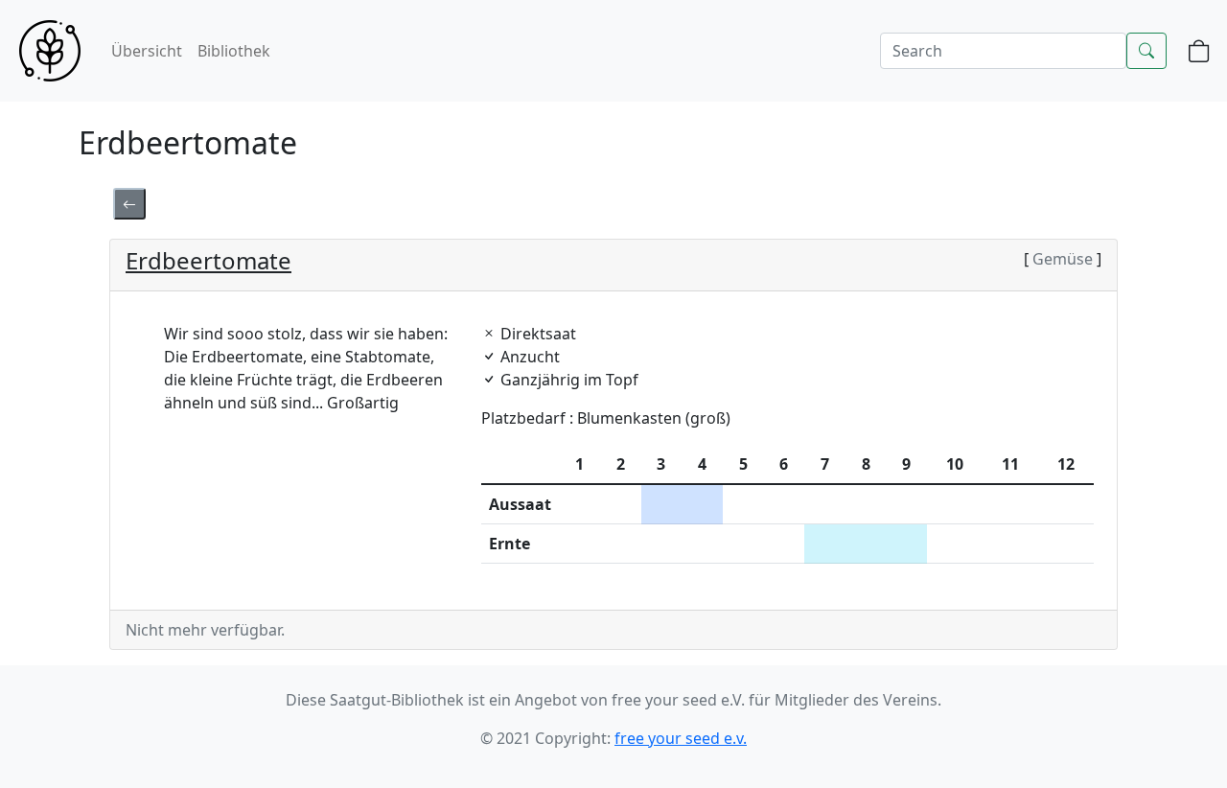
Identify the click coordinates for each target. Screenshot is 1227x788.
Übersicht (146, 50)
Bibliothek (233, 50)
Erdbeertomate (208, 260)
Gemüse (1063, 258)
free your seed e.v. (680, 738)
